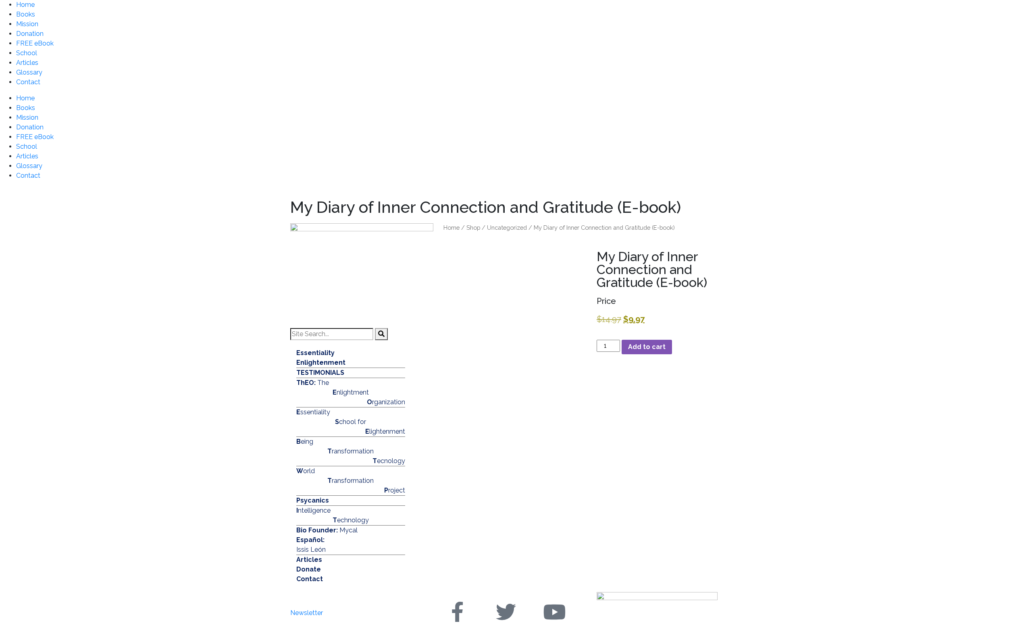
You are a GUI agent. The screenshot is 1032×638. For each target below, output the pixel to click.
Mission (27, 24)
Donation (30, 33)
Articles (27, 63)
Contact (28, 82)
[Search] (381, 334)
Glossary (29, 72)
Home (25, 4)
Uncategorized (507, 227)
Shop (473, 227)
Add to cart (647, 347)
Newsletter (306, 613)
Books (25, 14)
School (26, 53)
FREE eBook (35, 43)
